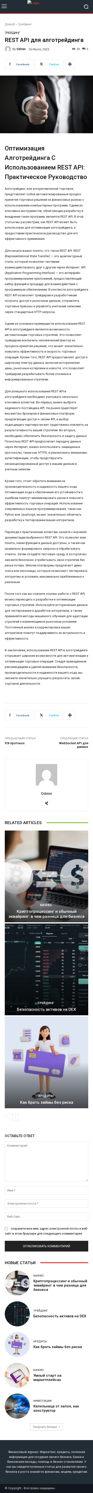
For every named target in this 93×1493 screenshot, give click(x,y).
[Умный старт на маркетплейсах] (17, 1375)
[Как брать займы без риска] (46, 1062)
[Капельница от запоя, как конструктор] (17, 1406)
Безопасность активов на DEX (46, 1009)
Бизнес (46, 905)
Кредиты (46, 1096)
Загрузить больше (45, 1427)
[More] (70, 64)
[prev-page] (8, 1117)
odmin (21, 49)
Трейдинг (25, 24)
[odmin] (8, 49)
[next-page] (15, 1117)
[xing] (46, 802)
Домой (10, 24)
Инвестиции (42, 1401)
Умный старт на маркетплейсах (47, 1377)
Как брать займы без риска (46, 1102)
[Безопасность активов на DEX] (46, 969)
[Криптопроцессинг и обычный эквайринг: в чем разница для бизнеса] (46, 876)
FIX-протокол (15, 743)
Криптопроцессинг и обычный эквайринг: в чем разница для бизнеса (46, 913)
